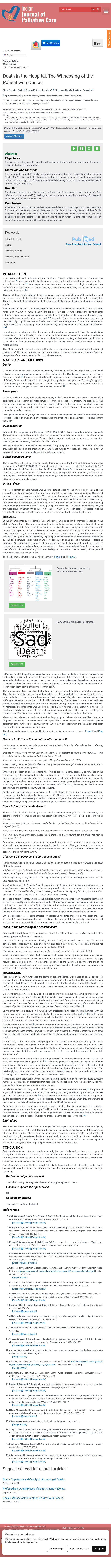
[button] (106, 11)
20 (84, 1115)
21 (86, 1115)
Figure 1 (58, 557)
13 (67, 469)
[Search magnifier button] (98, 9)
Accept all (99, 1548)
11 (22, 377)
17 (46, 1061)
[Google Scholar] (38, 1222)
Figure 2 (71, 557)
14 (82, 1006)
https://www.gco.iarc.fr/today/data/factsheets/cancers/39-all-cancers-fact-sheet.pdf (56, 1271)
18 (88, 1089)
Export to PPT (17, 605)
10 (5, 327)
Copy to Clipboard (14, 136)
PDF (99, 44)
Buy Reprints (52, 43)
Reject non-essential (79, 1548)
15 (85, 1013)
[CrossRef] (17, 1222)
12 (64, 386)
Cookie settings (56, 1548)
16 (44, 1061)
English (9, 55)
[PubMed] (26, 1222)
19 (38, 1095)
